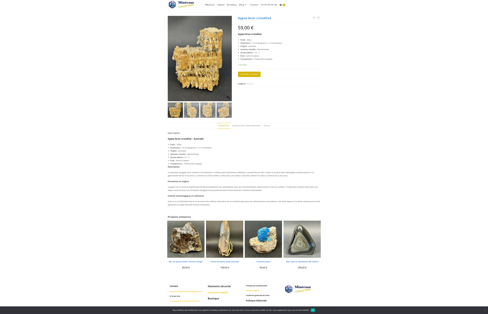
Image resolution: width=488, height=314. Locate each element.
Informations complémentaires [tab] (246, 126)
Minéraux (250, 84)
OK (313, 310)
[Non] (485, 310)
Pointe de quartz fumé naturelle (225, 261)
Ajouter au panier (249, 74)
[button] (229, 60)
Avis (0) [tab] (267, 126)
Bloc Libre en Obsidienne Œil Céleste (302, 261)
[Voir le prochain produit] (318, 17)
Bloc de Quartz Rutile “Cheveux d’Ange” (186, 261)
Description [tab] (224, 126)
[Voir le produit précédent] (314, 17)
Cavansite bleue (263, 261)
